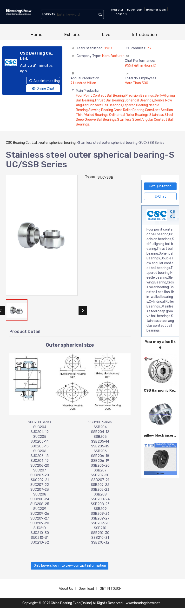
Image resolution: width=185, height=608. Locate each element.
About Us (66, 589)
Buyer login (135, 9)
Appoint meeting (46, 81)
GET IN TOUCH (110, 589)
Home (36, 34)
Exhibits (72, 34)
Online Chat (45, 89)
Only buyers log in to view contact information (70, 566)
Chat (162, 196)
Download (86, 589)
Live (106, 34)
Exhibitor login (156, 9)
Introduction (144, 34)
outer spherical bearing (58, 143)
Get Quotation (160, 186)
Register (117, 9)
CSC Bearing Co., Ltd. (22, 143)
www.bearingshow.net (143, 603)
